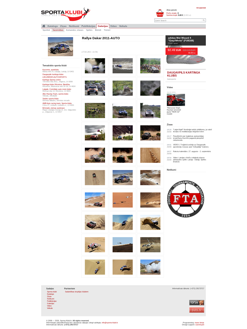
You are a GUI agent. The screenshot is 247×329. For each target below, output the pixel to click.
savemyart (199, 325)
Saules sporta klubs (51, 99)
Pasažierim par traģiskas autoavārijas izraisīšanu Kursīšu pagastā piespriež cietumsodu (188, 138)
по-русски (201, 8)
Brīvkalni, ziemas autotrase (54, 108)
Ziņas (170, 124)
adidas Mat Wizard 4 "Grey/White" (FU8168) (181, 39)
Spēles (89, 30)
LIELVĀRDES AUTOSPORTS (55, 77)
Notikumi (171, 170)
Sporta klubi (52, 292)
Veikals (123, 26)
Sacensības (58, 30)
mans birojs (199, 323)
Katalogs (53, 26)
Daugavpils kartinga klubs (53, 74)
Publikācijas (88, 26)
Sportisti (46, 30)
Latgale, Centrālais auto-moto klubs (57, 89)
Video (170, 87)
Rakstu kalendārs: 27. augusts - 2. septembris (192, 151)
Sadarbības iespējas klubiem (76, 292)
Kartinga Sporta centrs (52, 80)
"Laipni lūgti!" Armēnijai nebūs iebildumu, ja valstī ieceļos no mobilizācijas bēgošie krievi (192, 131)
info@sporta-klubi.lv (110, 323)
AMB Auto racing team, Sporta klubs (57, 103)
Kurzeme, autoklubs (51, 70)
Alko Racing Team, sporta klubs (55, 94)
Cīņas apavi (173, 43)
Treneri (107, 30)
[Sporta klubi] (43, 26)
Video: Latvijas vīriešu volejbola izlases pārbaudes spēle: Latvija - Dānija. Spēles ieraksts (189, 160)
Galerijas (103, 26)
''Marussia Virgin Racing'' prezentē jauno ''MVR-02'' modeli (174, 111)
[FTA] (185, 217)
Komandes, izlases (74, 30)
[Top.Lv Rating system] (196, 305)
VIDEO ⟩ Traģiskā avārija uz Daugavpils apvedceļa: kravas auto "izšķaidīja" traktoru (191, 146)
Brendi (98, 30)
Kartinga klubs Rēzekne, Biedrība (56, 84)
